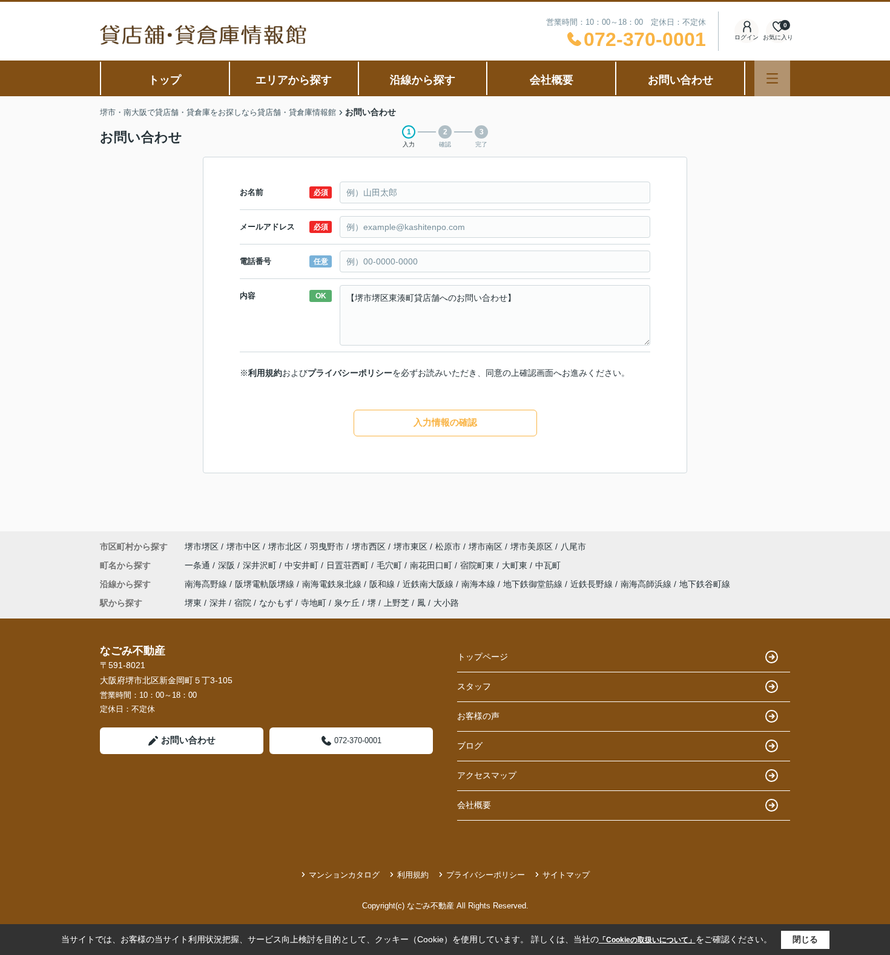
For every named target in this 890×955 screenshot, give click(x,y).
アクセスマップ (486, 775)
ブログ (470, 745)
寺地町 (313, 603)
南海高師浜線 (647, 584)
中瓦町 (548, 565)
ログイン (746, 37)
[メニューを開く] (772, 78)
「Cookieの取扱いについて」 (647, 940)
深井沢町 (261, 565)
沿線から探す (422, 80)
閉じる (805, 939)
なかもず (276, 603)
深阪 (227, 565)
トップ (164, 80)
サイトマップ (566, 874)
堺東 (193, 603)
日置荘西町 (348, 565)
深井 (217, 603)
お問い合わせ (680, 80)
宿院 (242, 603)
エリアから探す (293, 80)
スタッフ (474, 686)
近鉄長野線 (592, 584)
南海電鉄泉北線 (333, 584)
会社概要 (551, 80)
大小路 (446, 603)
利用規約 (265, 373)
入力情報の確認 (445, 422)
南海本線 (479, 584)
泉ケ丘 (347, 603)
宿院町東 (478, 565)
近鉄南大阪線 (429, 584)
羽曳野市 (327, 546)
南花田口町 (432, 565)
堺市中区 (243, 546)
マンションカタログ (344, 874)
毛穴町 (390, 565)
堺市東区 (410, 546)
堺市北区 (285, 546)
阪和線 (383, 584)
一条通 (199, 565)
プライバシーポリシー (350, 373)
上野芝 (396, 603)
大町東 (516, 565)
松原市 (448, 546)
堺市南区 (486, 546)
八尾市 (573, 546)
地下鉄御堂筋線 (534, 584)
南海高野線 (207, 584)
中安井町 (303, 565)
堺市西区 (369, 546)
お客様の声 (478, 716)
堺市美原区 (531, 546)
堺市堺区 (202, 546)
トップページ (482, 656)
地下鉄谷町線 (704, 584)
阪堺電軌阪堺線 (266, 584)
